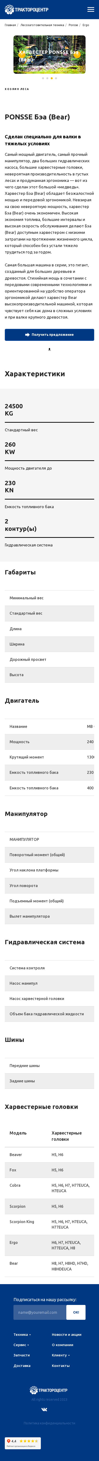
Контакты (61, 1366)
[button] (49, 335)
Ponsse (73, 25)
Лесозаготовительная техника (42, 25)
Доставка (22, 1366)
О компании (62, 1345)
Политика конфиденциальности (49, 1423)
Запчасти (21, 1355)
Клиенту (59, 1355)
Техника (20, 1334)
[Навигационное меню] (90, 9)
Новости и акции (66, 1334)
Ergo (86, 25)
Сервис (19, 1345)
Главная (10, 25)
